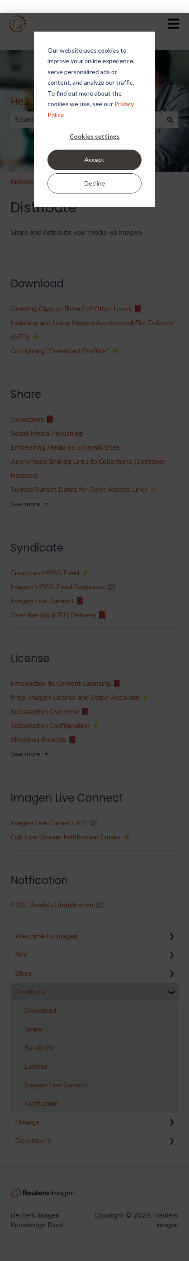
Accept (94, 159)
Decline (94, 183)
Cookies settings (94, 136)
